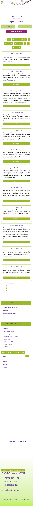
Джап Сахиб (8, 344)
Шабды (6, 347)
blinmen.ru (26, 499)
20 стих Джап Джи (16, 130)
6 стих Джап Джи (16, 71)
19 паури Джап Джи (16, 112)
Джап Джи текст (9, 341)
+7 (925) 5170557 (16, 22)
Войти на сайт (13, 302)
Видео (5, 361)
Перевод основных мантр (12, 334)
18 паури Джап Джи (16, 91)
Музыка (5, 364)
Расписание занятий (10, 307)
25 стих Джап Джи (16, 187)
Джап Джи (7, 339)
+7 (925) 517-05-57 (11, 478)
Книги (5, 367)
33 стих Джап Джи (16, 266)
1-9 (5, 39)
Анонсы (5, 310)
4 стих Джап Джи (16, 53)
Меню (9, 26)
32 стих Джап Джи (16, 248)
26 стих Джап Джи (16, 207)
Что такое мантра (9, 331)
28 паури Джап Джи (16, 225)
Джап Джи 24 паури (16, 168)
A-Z (9, 39)
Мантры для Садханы (11, 336)
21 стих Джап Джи (16, 150)
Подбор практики (16, 31)
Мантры (5, 328)
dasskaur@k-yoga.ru (12, 490)
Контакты (6, 317)
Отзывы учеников (9, 313)
